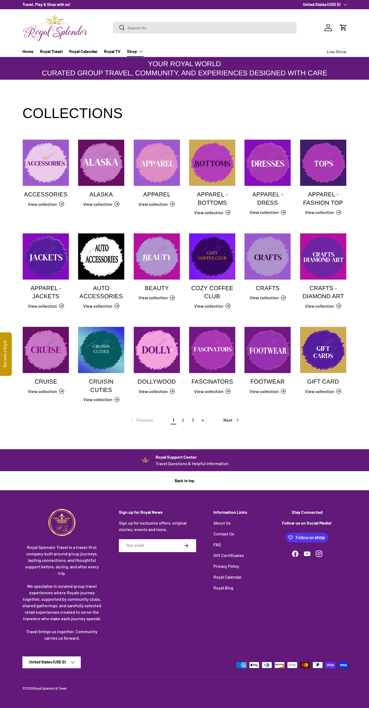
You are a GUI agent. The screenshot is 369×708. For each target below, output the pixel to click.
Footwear (267, 381)
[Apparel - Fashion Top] (323, 163)
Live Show (337, 51)
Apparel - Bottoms (212, 198)
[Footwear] (267, 350)
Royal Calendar (83, 51)
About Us (222, 522)
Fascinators (212, 381)
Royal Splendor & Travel (49, 688)
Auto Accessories (101, 292)
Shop (132, 51)
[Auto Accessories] (101, 256)
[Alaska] (101, 163)
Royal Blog (223, 587)
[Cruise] (46, 350)
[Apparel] (157, 163)
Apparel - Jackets (46, 292)
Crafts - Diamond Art (323, 292)
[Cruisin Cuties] (101, 350)
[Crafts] (267, 256)
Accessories (46, 194)
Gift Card (323, 381)
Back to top (184, 480)
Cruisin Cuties (101, 385)
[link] (141, 420)
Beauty (157, 288)
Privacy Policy (226, 566)
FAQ (217, 544)
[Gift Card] (323, 350)
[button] (343, 27)
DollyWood (157, 381)
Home (27, 51)
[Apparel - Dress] (267, 163)
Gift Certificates (228, 555)
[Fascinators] (212, 350)
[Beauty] (157, 256)
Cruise (46, 381)
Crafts (268, 288)
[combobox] (205, 27)
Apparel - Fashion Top (323, 198)
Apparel (156, 194)
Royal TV (112, 51)
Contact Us (223, 533)
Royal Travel (51, 51)
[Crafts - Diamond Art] (323, 256)
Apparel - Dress (267, 198)
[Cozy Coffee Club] (212, 256)
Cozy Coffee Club (212, 292)
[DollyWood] (157, 350)
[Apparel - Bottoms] (212, 163)
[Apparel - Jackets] (46, 256)
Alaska (101, 194)
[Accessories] (46, 163)
